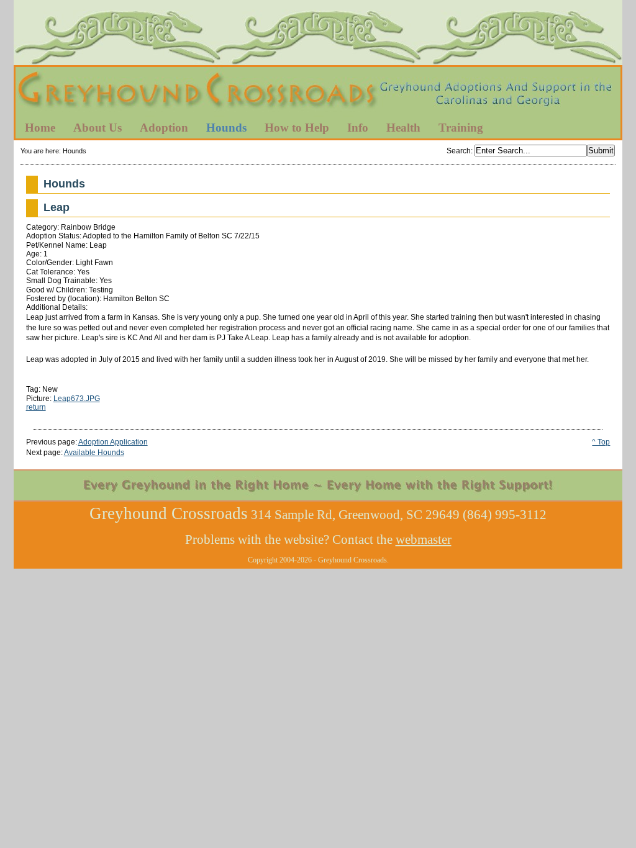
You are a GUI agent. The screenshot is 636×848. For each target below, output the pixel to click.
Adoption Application (113, 442)
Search (459, 151)
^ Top (601, 442)
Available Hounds (94, 452)
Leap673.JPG (76, 398)
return (36, 407)
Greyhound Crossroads (318, 92)
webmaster (424, 539)
